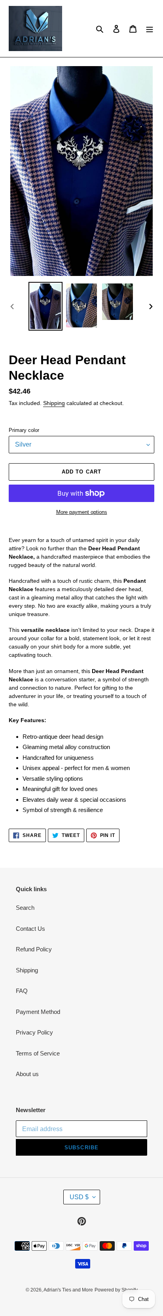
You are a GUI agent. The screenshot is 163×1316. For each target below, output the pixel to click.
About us (27, 1074)
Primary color (24, 430)
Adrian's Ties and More (68, 1290)
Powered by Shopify (116, 1290)
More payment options (81, 512)
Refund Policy (34, 949)
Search (25, 907)
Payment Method (38, 1011)
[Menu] (149, 28)
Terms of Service (38, 1053)
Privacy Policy (34, 1032)
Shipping (54, 403)
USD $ (79, 1197)
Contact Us (30, 928)
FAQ (22, 990)
